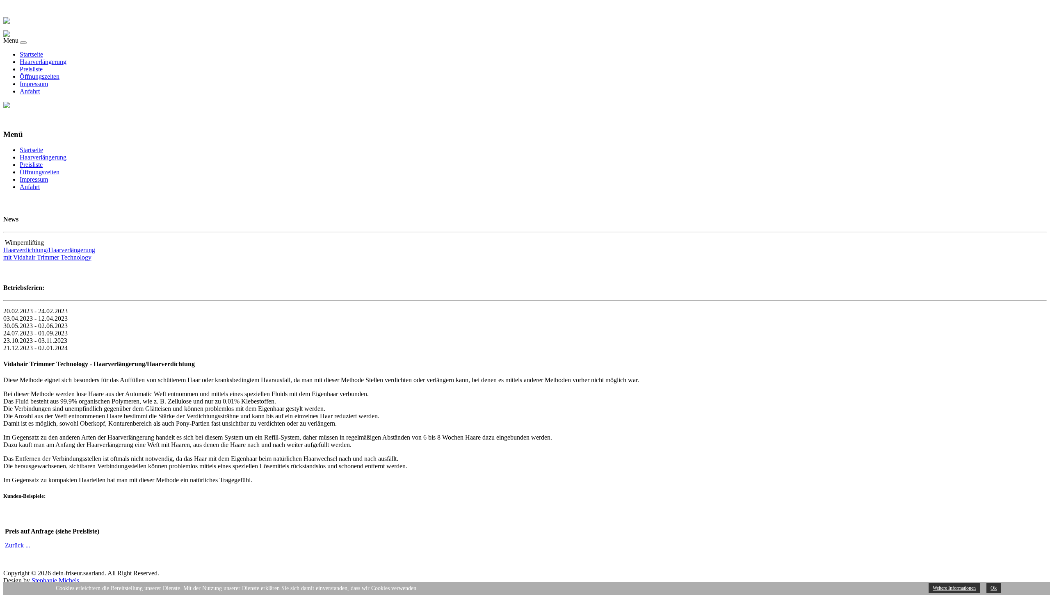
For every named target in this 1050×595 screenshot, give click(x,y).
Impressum (34, 83)
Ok (994, 588)
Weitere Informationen (954, 588)
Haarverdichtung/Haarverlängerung (49, 249)
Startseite (31, 54)
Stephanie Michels (55, 580)
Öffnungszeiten (39, 76)
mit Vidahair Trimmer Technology (47, 257)
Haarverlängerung (43, 61)
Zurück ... (17, 545)
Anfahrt (30, 91)
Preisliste (31, 69)
